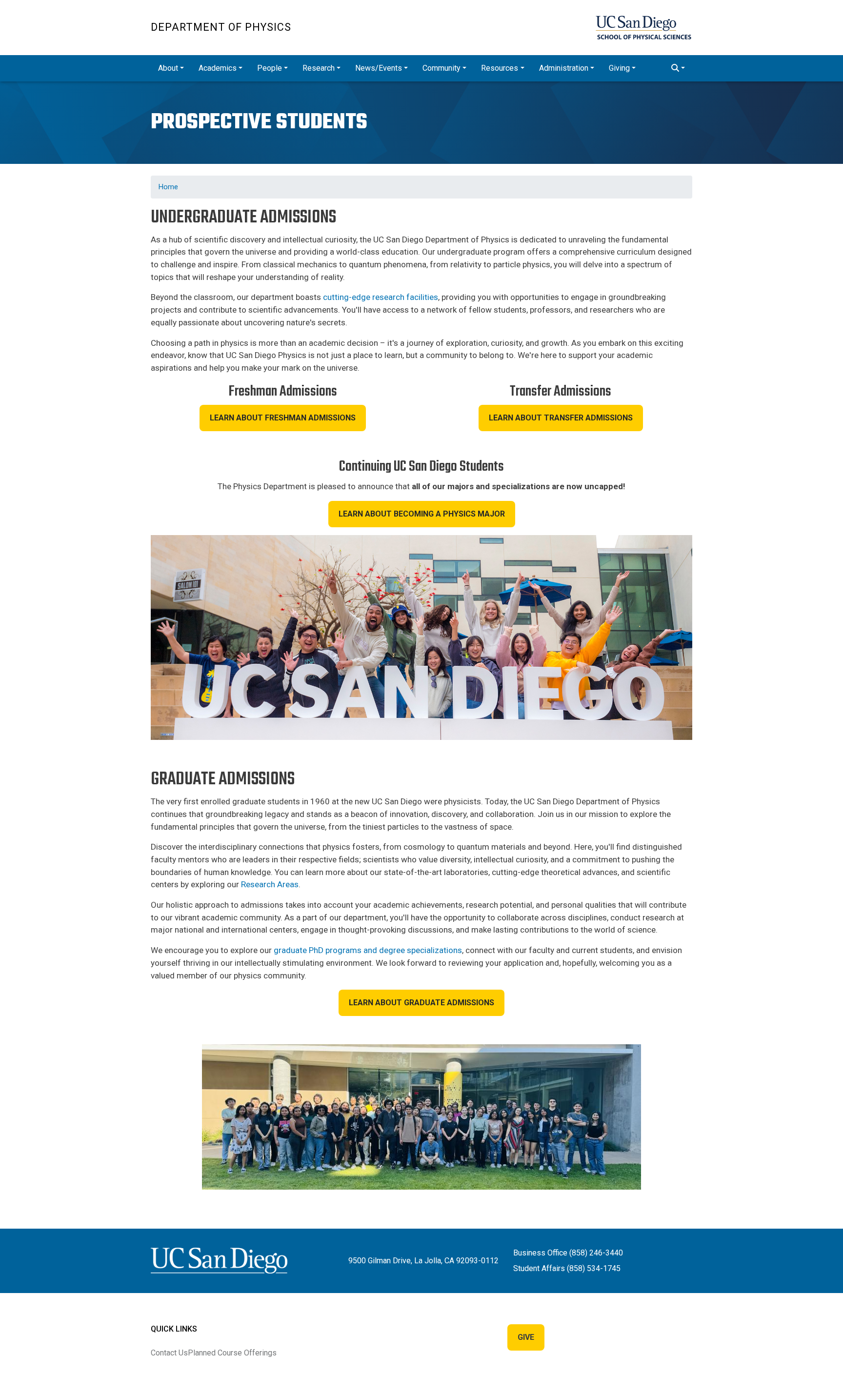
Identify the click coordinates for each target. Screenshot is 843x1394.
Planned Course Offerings (232, 1352)
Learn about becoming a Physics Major (422, 513)
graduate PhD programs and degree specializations (368, 950)
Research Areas (270, 884)
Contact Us (169, 1352)
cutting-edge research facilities (380, 297)
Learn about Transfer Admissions (561, 417)
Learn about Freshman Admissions (283, 417)
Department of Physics (221, 27)
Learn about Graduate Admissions (421, 1002)
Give (526, 1337)
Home (168, 186)
